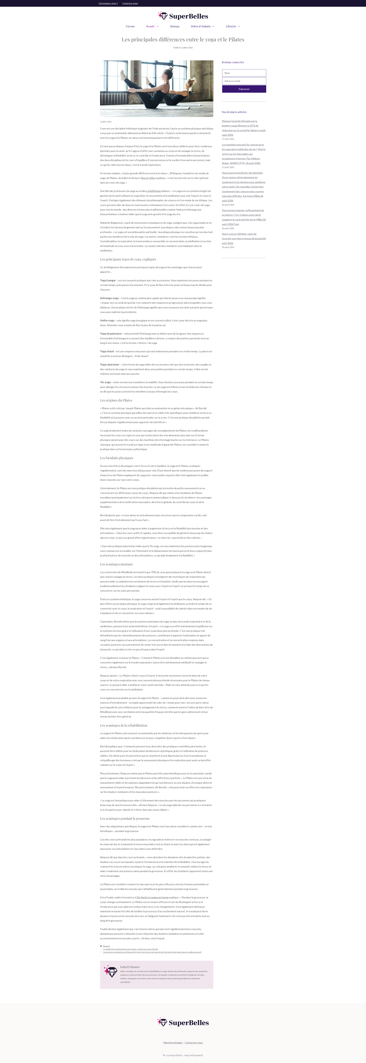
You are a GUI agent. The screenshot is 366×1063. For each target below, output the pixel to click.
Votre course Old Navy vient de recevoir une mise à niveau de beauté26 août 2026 (244, 238)
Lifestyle (231, 26)
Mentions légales (173, 1042)
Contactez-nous (130, 3)
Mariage (175, 26)
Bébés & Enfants (201, 26)
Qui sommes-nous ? (108, 3)
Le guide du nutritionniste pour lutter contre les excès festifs (130, 949)
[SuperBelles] (183, 15)
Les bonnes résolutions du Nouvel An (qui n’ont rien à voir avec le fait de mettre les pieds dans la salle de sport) (152, 952)
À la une (130, 26)
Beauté (150, 26)
